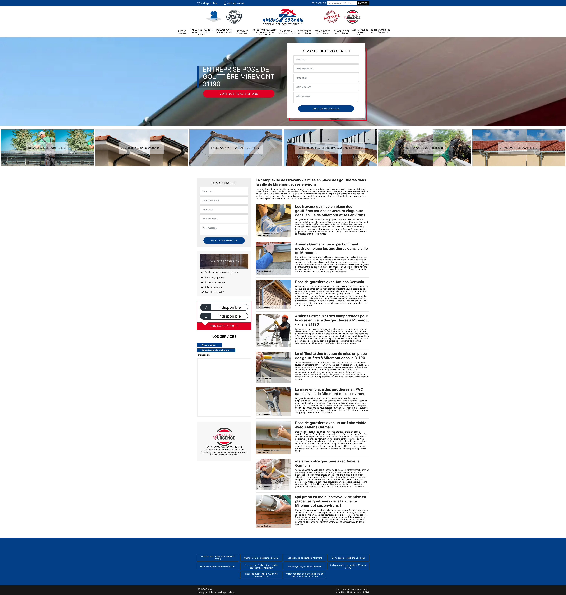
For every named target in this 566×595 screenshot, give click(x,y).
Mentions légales (344, 592)
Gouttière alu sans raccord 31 (287, 32)
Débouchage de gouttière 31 (322, 32)
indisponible (208, 3)
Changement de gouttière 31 (341, 32)
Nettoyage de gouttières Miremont (304, 566)
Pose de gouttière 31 (182, 32)
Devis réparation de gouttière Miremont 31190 (348, 566)
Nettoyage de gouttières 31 (243, 32)
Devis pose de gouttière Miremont (348, 558)
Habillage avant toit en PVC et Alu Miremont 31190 (261, 575)
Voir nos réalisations (238, 93)
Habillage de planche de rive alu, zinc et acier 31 (201, 32)
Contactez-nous (361, 592)
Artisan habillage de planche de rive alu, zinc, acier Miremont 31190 (305, 575)
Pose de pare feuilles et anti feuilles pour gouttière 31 (265, 32)
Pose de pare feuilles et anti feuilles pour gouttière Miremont (261, 566)
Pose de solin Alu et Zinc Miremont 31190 (217, 557)
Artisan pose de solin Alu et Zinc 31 (360, 32)
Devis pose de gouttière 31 (304, 32)
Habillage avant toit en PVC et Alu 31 (223, 32)
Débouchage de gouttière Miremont (305, 558)
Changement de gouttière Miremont (261, 558)
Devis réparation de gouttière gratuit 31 (380, 32)
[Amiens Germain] (283, 16)
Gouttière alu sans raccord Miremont (217, 566)
